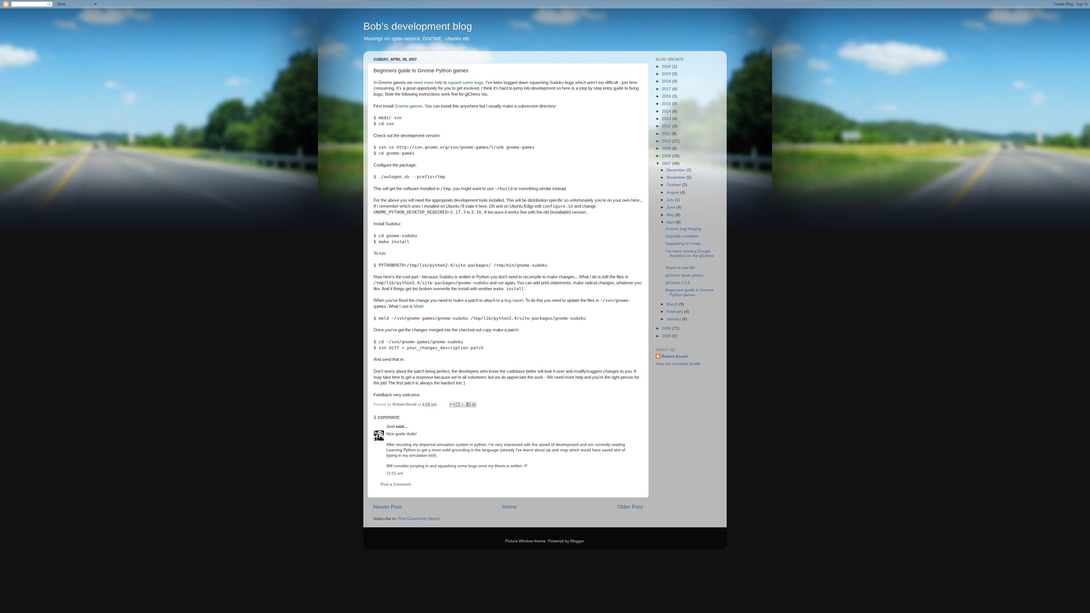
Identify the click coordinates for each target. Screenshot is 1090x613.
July (670, 200)
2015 (667, 104)
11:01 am (394, 473)
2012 (667, 126)
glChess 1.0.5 (677, 283)
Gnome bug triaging (683, 229)
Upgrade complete (682, 236)
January (674, 319)
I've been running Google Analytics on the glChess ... (689, 255)
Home (509, 507)
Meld (418, 306)
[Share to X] (463, 404)
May (670, 215)
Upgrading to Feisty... (684, 243)
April (671, 222)
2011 (667, 134)
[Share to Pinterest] (474, 404)
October (674, 185)
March (672, 304)
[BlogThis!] (457, 404)
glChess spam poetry (684, 275)
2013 (667, 119)
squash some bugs (465, 82)
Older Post (630, 507)
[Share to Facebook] (468, 404)
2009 (667, 148)
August (673, 192)
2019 (667, 74)
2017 (667, 89)
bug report (513, 300)
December (676, 170)
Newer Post (387, 507)
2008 (667, 156)
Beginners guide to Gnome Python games (689, 292)
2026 (667, 66)
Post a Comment (396, 484)
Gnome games (408, 106)
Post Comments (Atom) (419, 519)
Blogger (577, 541)
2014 (667, 111)
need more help (428, 82)
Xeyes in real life (680, 268)
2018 (667, 81)
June (671, 207)
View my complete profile (678, 364)
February (675, 311)
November (676, 177)
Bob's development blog (417, 26)
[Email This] (452, 404)
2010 (667, 141)
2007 (667, 163)
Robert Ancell (674, 356)
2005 (667, 336)
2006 (667, 328)
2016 (667, 96)
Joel (390, 426)
